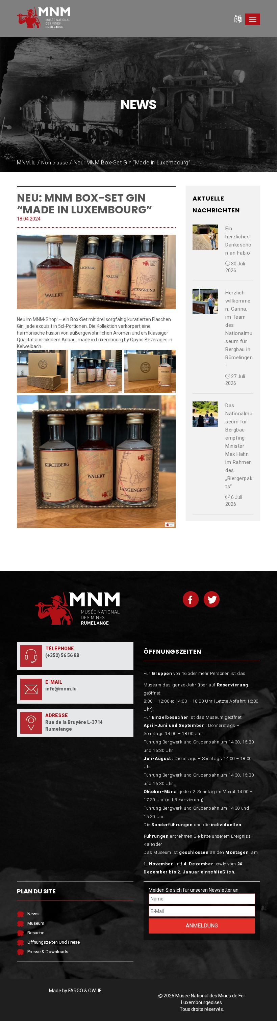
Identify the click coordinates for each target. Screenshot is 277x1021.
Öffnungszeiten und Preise (53, 942)
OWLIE (95, 990)
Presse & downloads (47, 951)
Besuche (35, 932)
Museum (35, 923)
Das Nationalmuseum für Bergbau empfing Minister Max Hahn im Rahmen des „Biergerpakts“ (239, 446)
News (33, 913)
